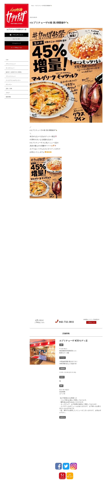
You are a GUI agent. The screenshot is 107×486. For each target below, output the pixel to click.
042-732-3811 (16, 39)
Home (32, 5)
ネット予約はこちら (16, 47)
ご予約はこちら (91, 322)
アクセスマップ (16, 43)
